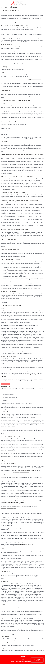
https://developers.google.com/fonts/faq (28, 470)
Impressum (22, 656)
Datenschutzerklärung (23, 658)
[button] (2, 661)
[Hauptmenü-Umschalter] (38, 2)
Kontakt (22, 659)
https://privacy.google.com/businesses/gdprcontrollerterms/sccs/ (13, 503)
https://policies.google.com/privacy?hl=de (21, 472)
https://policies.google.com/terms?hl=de (8, 545)
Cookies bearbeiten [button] (5, 384)
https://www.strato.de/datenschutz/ (34, 79)
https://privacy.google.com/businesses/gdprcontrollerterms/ (13, 502)
